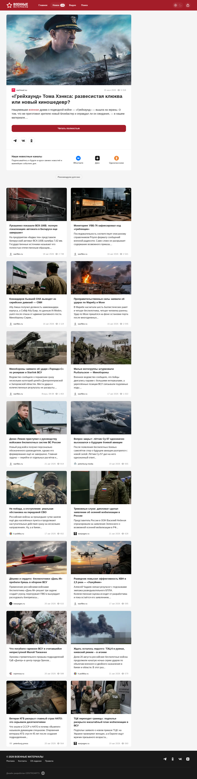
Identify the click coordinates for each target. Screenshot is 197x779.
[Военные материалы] (17, 5)
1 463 (61, 394)
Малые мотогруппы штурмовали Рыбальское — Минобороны (94, 371)
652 (62, 533)
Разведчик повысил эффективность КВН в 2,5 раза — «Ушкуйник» (100, 580)
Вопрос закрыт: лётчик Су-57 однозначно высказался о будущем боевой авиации (99, 440)
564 (62, 743)
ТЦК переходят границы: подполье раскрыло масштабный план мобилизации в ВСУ (101, 722)
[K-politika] (10, 533)
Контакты (22, 761)
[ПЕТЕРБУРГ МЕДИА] (75, 463)
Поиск (84, 5)
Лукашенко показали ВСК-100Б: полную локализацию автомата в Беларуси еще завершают (33, 229)
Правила (49, 761)
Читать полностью (69, 128)
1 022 (125, 394)
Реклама (10, 761)
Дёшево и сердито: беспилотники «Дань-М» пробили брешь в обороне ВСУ (35, 580)
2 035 (125, 324)
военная (34, 109)
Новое (58, 5)
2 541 (125, 254)
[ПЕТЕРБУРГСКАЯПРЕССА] (10, 743)
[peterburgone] (10, 603)
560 (126, 743)
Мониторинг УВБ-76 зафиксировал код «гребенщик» (97, 227)
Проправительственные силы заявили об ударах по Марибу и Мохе (99, 301)
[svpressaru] (10, 673)
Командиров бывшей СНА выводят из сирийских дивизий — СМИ (32, 301)
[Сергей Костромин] (10, 253)
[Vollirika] (13, 90)
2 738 (61, 254)
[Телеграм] (165, 759)
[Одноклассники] (173, 759)
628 (126, 533)
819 (62, 463)
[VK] (180, 759)
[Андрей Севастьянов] (75, 393)
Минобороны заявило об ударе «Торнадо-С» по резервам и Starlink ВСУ (36, 371)
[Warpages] (75, 533)
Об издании (36, 761)
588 (62, 673)
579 (126, 673)
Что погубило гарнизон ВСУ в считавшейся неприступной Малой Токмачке (35, 650)
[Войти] (188, 5)
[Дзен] (188, 759)
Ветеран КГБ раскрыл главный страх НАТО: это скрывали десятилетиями (36, 720)
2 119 (61, 324)
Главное (42, 5)
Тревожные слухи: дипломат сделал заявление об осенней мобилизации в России (97, 512)
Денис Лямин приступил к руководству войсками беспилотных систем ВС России (35, 440)
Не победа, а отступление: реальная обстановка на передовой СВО (31, 510)
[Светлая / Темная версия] (178, 5)
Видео (72, 5)
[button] (15, 140)
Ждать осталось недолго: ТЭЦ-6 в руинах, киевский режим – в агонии (99, 650)
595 (126, 603)
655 (126, 463)
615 (62, 603)
